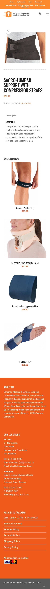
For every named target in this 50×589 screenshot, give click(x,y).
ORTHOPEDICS (26, 103)
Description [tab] (11, 116)
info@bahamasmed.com (21, 466)
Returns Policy (11, 529)
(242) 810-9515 (26, 462)
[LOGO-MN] (21, 14)
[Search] (38, 14)
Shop (11, 2)
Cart (30, 2)
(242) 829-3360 (21, 494)
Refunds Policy (12, 535)
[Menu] (47, 14)
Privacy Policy (11, 547)
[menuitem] (11, 2)
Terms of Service (13, 523)
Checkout (38, 2)
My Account (21, 2)
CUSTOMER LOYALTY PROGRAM (21, 517)
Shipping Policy (12, 541)
